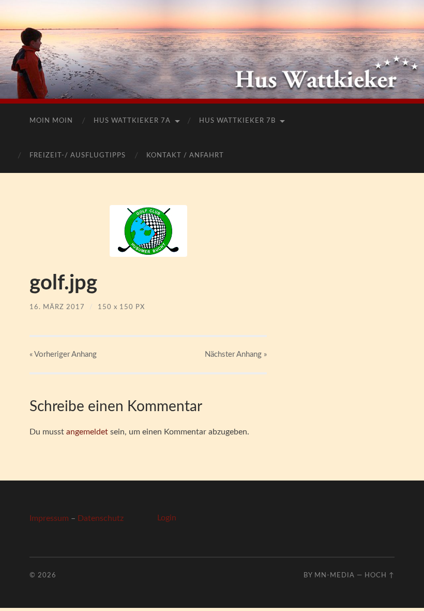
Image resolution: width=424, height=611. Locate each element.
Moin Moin (51, 121)
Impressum (49, 518)
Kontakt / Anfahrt (185, 155)
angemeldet (87, 432)
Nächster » (236, 354)
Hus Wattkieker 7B (237, 121)
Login (166, 518)
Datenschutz (101, 518)
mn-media (334, 575)
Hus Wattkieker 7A (132, 121)
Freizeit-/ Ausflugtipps (77, 155)
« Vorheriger (63, 354)
